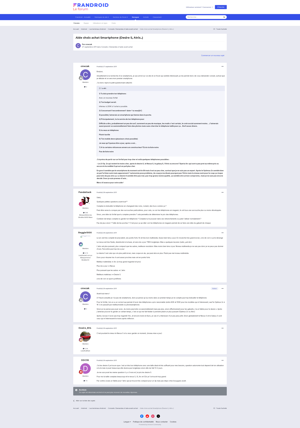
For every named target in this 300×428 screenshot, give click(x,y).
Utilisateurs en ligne (100, 23)
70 (86, 381)
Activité (146, 17)
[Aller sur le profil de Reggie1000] (85, 241)
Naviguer (135, 17)
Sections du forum (120, 17)
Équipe (86, 23)
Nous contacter (162, 422)
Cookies (173, 422)
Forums (77, 23)
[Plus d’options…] (222, 66)
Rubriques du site (101, 17)
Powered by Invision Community (150, 424)
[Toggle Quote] (100, 88)
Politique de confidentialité (143, 422)
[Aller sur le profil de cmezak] (78, 45)
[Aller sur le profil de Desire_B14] (85, 336)
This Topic (214, 17)
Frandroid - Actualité (82, 17)
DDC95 (85, 360)
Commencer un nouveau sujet (212, 55)
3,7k (86, 253)
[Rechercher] (224, 17)
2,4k (86, 348)
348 (86, 213)
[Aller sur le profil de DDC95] (85, 368)
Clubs (114, 23)
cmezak (88, 44)
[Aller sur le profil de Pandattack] (85, 200)
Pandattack (85, 192)
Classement (157, 17)
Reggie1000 (85, 232)
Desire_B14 (85, 328)
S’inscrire (220, 7)
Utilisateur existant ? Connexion (199, 7)
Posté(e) (107, 66)
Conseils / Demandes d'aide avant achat (117, 47)
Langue (127, 422)
